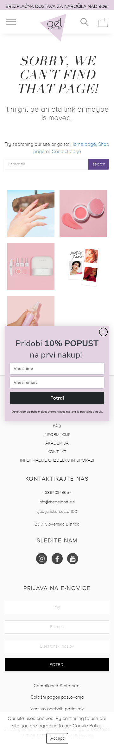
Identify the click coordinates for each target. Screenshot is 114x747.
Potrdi (57, 398)
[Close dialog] (103, 332)
